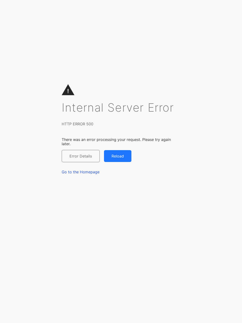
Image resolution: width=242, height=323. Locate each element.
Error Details (80, 156)
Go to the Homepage (80, 172)
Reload (118, 156)
